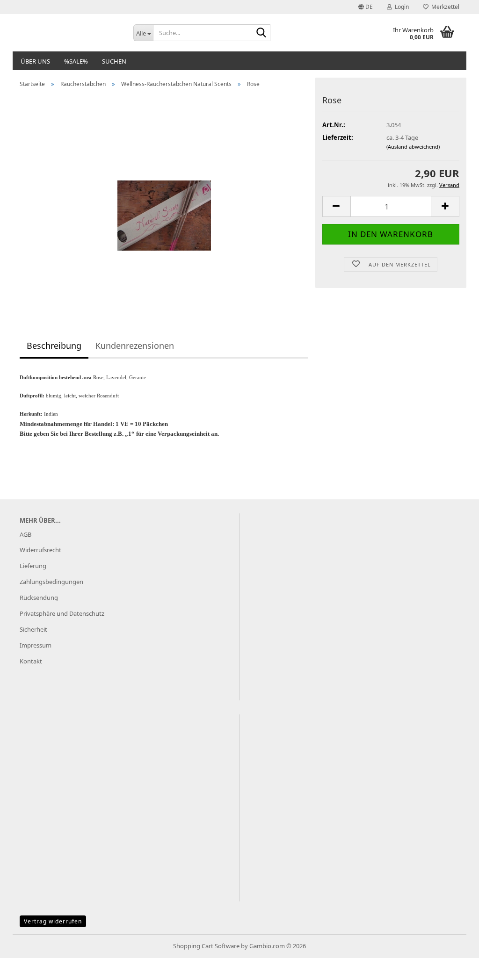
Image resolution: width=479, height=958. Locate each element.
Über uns (35, 61)
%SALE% (76, 61)
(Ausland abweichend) (413, 146)
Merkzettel (443, 7)
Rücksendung (39, 597)
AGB (25, 534)
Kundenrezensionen (134, 345)
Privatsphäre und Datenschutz (62, 613)
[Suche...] (261, 33)
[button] (365, 7)
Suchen (114, 61)
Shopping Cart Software (206, 946)
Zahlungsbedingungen (51, 581)
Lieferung (33, 566)
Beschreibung (54, 345)
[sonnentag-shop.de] (69, 32)
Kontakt (31, 661)
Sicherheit (33, 629)
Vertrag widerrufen (53, 921)
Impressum (35, 645)
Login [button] (400, 7)
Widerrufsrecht (40, 550)
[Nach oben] (453, 944)
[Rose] (164, 199)
